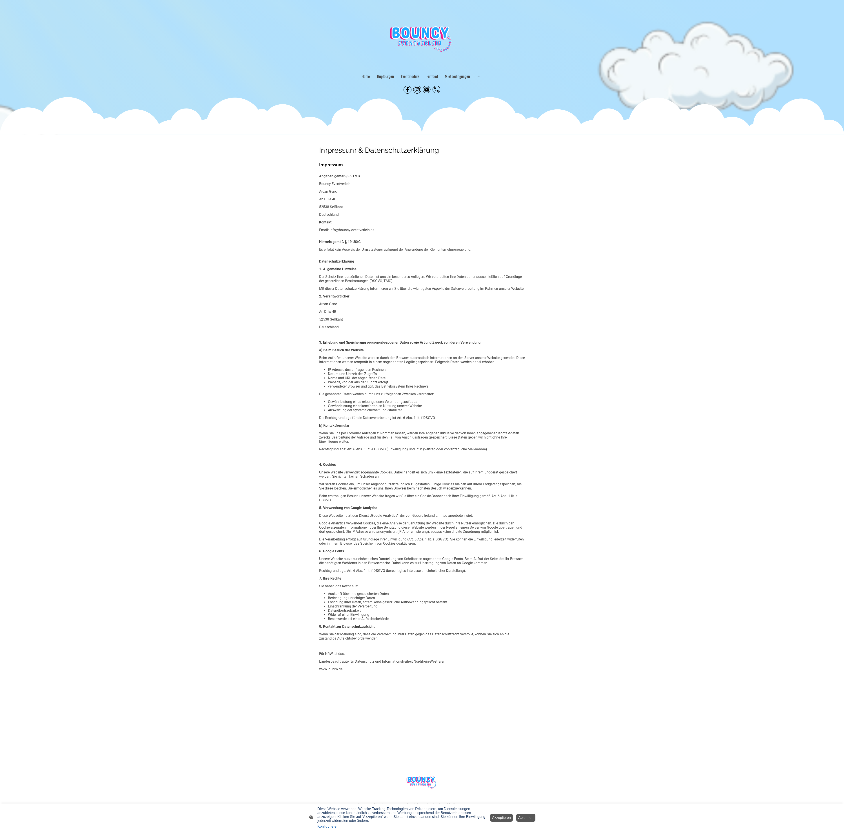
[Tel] (436, 90)
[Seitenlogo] (422, 35)
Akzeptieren (501, 817)
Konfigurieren (327, 826)
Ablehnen (525, 817)
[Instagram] (417, 90)
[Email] (427, 90)
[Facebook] (407, 90)
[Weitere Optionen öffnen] (479, 76)
